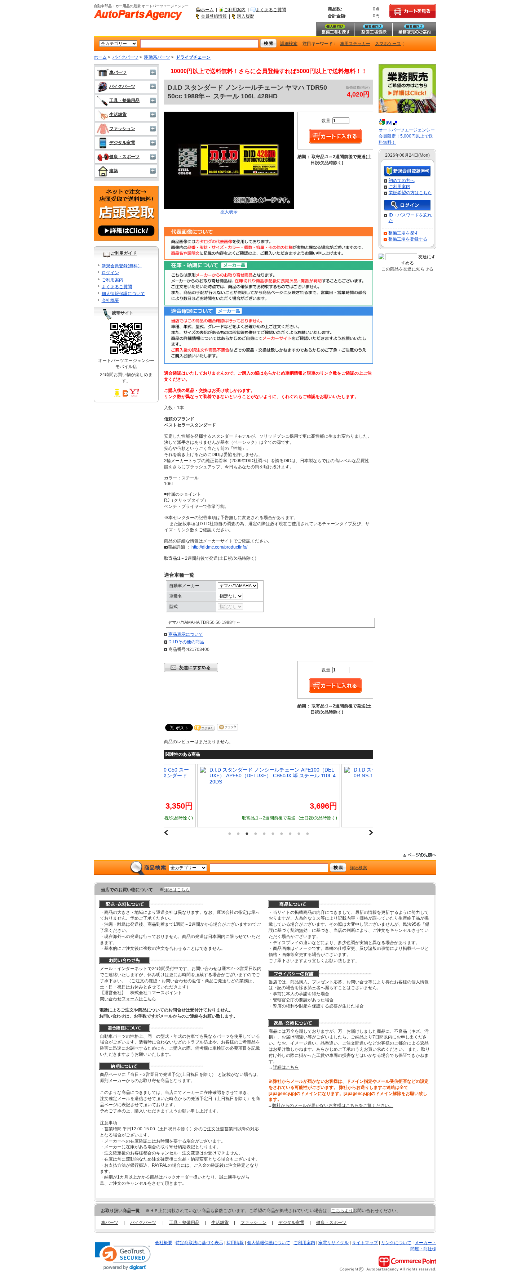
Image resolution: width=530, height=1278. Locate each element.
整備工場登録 (373, 29)
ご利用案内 (235, 9)
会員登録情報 (214, 16)
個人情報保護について (123, 293)
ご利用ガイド (124, 253)
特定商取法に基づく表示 (199, 1242)
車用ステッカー (355, 43)
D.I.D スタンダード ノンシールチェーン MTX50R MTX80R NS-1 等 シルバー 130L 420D (326, 773)
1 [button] (229, 833)
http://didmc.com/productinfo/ (219, 547)
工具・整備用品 (124, 100)
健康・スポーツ (124, 156)
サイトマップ (365, 1242)
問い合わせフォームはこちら (128, 998)
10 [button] (307, 833)
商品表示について (185, 634)
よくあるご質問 (271, 9)
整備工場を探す (335, 29)
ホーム (207, 9)
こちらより (342, 1210)
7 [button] (281, 833)
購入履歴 (245, 16)
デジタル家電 (122, 142)
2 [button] (238, 833)
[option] (178, 795)
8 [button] (290, 833)
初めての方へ (402, 180)
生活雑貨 (118, 114)
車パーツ (118, 72)
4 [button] (255, 833)
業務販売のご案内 (414, 29)
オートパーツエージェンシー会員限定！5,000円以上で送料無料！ (407, 136)
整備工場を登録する (407, 239)
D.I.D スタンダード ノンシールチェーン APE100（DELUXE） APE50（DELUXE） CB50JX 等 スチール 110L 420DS (182, 776)
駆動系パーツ (157, 57)
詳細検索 (288, 43)
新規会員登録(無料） (122, 265)
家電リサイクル (333, 1242)
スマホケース (388, 43)
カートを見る (412, 11)
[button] (123, 1256)
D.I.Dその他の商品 (186, 641)
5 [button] (264, 833)
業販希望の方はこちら (410, 192)
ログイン (110, 272)
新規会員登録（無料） (407, 171)
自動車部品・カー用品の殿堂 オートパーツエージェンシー (138, 15)
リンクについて (396, 1242)
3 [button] (247, 833)
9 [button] (298, 833)
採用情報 (235, 1242)
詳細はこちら (177, 889)
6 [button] (273, 833)
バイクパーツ (125, 57)
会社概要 (110, 300)
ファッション (122, 128)
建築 (113, 170)
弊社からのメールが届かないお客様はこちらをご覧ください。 (332, 1105)
